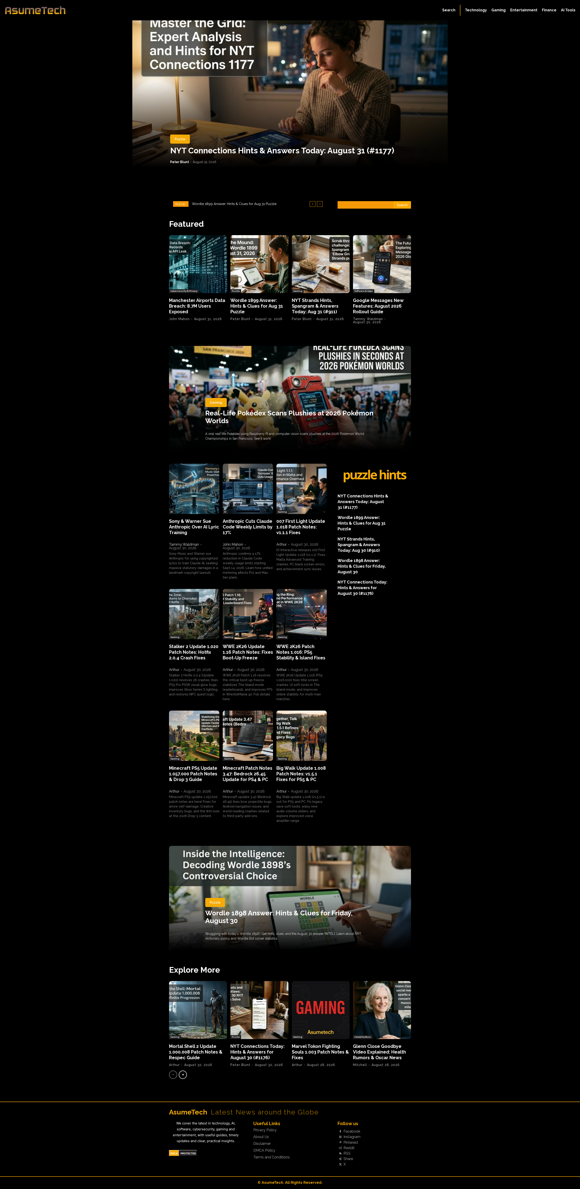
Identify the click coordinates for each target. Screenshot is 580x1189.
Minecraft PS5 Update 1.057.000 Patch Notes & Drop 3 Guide (193, 773)
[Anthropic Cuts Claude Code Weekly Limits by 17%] (248, 489)
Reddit (349, 1148)
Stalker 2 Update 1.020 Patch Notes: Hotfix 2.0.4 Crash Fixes (193, 652)
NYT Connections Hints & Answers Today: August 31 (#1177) (282, 150)
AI (171, 512)
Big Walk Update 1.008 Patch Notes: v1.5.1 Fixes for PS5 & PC (301, 773)
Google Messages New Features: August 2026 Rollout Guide (242, 204)
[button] (448, 10)
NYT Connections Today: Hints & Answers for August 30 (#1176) (362, 588)
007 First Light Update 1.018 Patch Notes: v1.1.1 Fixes (300, 527)
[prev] (312, 204)
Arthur (281, 544)
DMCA (174, 1153)
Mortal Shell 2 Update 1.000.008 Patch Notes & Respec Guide (195, 1052)
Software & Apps (363, 291)
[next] (320, 204)
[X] (340, 1164)
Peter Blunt (179, 162)
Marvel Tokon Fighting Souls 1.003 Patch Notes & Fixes (320, 1052)
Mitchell (360, 1065)
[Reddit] (340, 1148)
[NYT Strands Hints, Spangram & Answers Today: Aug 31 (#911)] (321, 264)
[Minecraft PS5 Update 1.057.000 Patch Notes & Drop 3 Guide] (194, 736)
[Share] (340, 1159)
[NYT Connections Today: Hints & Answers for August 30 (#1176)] (259, 1010)
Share (348, 1159)
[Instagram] (340, 1137)
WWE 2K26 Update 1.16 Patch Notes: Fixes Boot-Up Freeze (248, 652)
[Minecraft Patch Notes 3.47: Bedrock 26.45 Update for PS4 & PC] (248, 736)
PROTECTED (188, 1153)
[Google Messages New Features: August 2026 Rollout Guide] (382, 264)
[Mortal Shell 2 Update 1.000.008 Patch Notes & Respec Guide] (198, 1010)
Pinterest (350, 1142)
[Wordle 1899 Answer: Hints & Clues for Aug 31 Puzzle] (259, 264)
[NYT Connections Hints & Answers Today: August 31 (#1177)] (290, 94)
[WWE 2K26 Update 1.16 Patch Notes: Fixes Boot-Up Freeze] (248, 614)
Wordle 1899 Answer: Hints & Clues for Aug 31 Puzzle (256, 306)
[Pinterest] (340, 1142)
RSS (346, 1153)
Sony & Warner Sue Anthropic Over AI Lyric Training (194, 527)
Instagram (351, 1137)
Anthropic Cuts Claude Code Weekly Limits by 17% (248, 527)
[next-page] (183, 1075)
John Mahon (179, 319)
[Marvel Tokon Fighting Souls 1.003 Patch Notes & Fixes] (321, 1010)
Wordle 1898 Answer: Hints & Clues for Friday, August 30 (362, 566)
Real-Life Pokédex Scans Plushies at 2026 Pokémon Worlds (289, 417)
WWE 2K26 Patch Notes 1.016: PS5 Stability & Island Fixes (300, 652)
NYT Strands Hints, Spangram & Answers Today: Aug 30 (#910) (359, 545)
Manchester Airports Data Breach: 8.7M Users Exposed (197, 306)
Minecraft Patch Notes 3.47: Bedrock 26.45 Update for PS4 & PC (247, 773)
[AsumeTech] (71, 10)
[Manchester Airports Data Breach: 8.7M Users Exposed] (198, 264)
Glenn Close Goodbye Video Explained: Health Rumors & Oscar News (379, 1052)
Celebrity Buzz (362, 1037)
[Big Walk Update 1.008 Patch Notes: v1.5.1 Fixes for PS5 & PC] (301, 736)
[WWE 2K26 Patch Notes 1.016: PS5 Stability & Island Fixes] (301, 614)
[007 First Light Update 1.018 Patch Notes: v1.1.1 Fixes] (301, 489)
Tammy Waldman (368, 319)
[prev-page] (173, 1075)
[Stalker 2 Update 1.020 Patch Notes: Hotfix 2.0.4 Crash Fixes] (194, 614)
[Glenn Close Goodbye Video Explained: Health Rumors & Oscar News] (382, 1010)
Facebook (351, 1131)
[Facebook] (340, 1131)
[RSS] (340, 1153)
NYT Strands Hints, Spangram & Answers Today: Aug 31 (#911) (315, 306)
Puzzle (180, 139)
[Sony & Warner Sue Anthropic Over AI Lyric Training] (194, 489)
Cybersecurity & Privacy (183, 291)
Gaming (297, 291)
